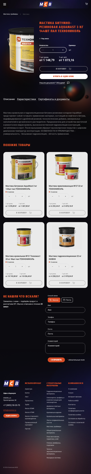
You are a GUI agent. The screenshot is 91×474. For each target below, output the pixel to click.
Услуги (70, 393)
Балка (27, 393)
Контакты (72, 404)
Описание (9, 99)
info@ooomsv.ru (9, 410)
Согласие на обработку (76, 418)
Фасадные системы (54, 458)
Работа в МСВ (73, 401)
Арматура (28, 389)
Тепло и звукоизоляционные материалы (54, 451)
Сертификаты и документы (54, 99)
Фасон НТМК (29, 412)
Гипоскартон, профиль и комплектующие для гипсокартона (55, 400)
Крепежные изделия (54, 412)
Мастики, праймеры (54, 426)
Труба (27, 404)
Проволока (29, 401)
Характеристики (27, 99)
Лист (27, 397)
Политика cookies (74, 415)
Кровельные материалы (55, 416)
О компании (72, 389)
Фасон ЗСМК (29, 408)
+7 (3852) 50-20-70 (11, 405)
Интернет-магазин (75, 397)
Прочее (27, 429)
